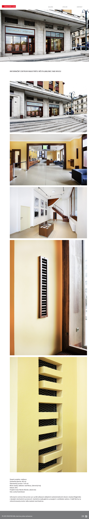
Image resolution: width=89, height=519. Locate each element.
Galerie (50, 7)
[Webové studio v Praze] (85, 516)
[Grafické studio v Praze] (82, 516)
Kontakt (79, 7)
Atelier (65, 7)
